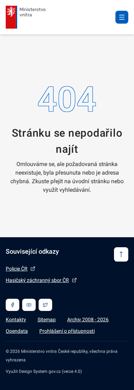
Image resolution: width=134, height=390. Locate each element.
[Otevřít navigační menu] (121, 17)
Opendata (17, 331)
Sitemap (47, 319)
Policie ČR (17, 269)
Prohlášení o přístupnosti (67, 331)
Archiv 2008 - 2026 (88, 319)
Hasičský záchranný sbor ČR (37, 280)
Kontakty (16, 319)
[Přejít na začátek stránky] (121, 254)
